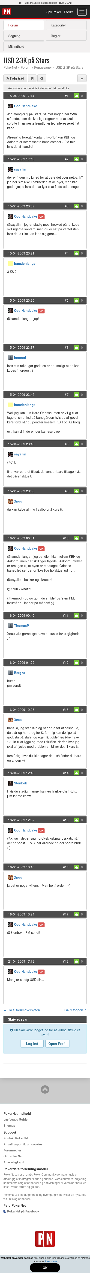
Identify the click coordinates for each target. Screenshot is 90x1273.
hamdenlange (25, 263)
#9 (67, 491)
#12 (66, 662)
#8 (67, 444)
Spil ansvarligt (32, 2)
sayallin (20, 169)
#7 (67, 394)
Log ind (32, 1043)
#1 (67, 95)
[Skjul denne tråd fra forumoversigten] (41, 78)
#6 (67, 347)
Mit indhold (16, 46)
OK (45, 1267)
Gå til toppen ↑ (75, 1010)
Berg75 (19, 672)
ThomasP (21, 625)
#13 (66, 709)
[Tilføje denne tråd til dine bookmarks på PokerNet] (32, 78)
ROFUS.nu (65, 2)
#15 (66, 820)
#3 (67, 206)
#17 (66, 914)
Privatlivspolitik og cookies (22, 1144)
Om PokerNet (12, 1156)
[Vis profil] (10, 105)
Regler (55, 35)
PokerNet (7, 11)
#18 (66, 961)
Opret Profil (57, 1043)
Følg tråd (16, 78)
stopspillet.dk (49, 2)
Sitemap (9, 1125)
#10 (66, 538)
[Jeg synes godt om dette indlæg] (76, 95)
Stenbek (20, 783)
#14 (66, 772)
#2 (67, 159)
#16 (66, 867)
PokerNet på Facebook (22, 1211)
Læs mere (51, 1261)
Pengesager (43, 67)
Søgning (14, 35)
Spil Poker (53, 12)
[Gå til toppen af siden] (45, 1091)
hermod (20, 357)
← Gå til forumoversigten (21, 1010)
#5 (67, 300)
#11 (66, 615)
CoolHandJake (25, 105)
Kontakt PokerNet (15, 1138)
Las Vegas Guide (15, 1119)
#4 (67, 253)
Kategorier (58, 25)
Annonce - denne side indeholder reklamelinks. (39, 88)
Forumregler (12, 1150)
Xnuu (18, 501)
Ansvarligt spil (13, 1162)
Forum (69, 12)
